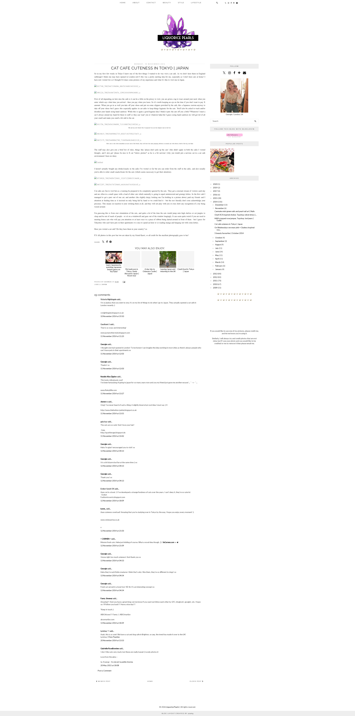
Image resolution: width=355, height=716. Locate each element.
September (219, 241)
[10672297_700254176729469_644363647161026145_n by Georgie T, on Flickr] (117, 184)
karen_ (103, 509)
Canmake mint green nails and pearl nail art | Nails (235, 211)
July (216, 248)
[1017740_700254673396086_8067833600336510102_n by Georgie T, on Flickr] (117, 86)
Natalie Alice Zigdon (109, 376)
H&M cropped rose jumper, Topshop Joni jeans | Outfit (234, 219)
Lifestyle (196, 3)
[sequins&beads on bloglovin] (234, 136)
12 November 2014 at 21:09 (112, 545)
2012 (215, 277)
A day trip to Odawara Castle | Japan (150, 271)
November (219, 208)
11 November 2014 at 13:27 (112, 393)
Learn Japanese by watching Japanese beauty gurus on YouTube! (113, 268)
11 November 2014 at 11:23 (112, 336)
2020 (215, 184)
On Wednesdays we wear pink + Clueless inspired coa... (234, 228)
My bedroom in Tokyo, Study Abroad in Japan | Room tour (132, 272)
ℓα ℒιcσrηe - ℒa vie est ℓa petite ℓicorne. (117, 662)
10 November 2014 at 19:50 (112, 316)
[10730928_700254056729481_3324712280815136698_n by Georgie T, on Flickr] (117, 178)
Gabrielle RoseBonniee (110, 648)
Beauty (167, 3)
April (217, 259)
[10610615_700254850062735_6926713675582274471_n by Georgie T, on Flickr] (117, 134)
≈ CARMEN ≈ (106, 539)
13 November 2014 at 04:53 (112, 560)
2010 (215, 284)
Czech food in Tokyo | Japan (186, 270)
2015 (215, 198)
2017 (215, 191)
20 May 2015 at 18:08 (110, 665)
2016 (215, 195)
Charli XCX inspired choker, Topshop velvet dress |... (236, 215)
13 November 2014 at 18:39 (112, 623)
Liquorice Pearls (172, 707)
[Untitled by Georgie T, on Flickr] (98, 162)
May (217, 255)
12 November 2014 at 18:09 (112, 501)
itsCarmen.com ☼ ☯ (170, 542)
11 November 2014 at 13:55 (112, 413)
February (219, 266)
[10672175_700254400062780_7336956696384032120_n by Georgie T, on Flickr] (117, 140)
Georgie (104, 344)
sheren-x (104, 402)
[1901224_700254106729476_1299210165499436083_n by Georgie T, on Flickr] (117, 92)
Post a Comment (104, 671)
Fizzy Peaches (114, 637)
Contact (151, 3)
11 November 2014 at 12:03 (112, 354)
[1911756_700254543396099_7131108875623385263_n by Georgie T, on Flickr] (117, 124)
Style (181, 3)
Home (123, 3)
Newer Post (103, 681)
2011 (215, 281)
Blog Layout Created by (177, 713)
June (217, 252)
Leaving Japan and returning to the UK (168, 270)
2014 (215, 202)
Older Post (196, 681)
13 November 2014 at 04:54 (112, 575)
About (136, 3)
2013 (215, 274)
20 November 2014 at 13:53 (112, 640)
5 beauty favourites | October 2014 (229, 233)
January (218, 269)
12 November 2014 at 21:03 (112, 531)
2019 (215, 187)
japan (104, 284)
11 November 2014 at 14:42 (112, 436)
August (218, 244)
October (218, 238)
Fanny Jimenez (106, 598)
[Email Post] (123, 282)
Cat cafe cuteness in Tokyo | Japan (229, 224)
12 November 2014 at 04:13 (112, 451)
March (217, 262)
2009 (215, 288)
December (219, 205)
